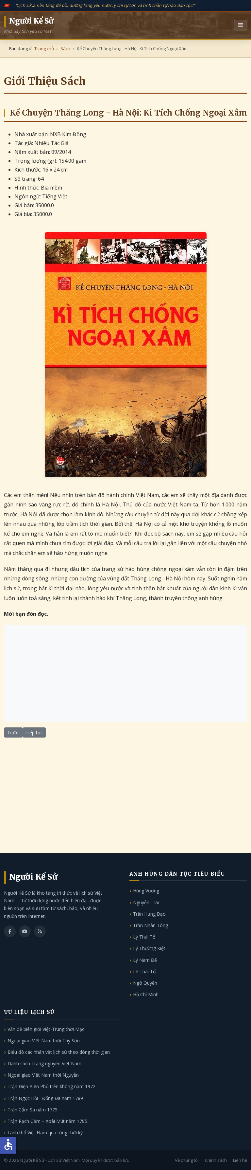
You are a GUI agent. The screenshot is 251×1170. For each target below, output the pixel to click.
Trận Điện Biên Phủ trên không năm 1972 (51, 1086)
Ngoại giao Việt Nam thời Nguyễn (43, 1075)
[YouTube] (25, 931)
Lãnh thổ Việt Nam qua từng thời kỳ (45, 1132)
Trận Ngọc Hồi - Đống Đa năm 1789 (45, 1098)
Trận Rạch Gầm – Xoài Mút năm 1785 (47, 1121)
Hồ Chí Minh (146, 994)
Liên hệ (240, 1160)
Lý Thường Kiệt (149, 948)
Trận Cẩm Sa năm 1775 (33, 1109)
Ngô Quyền (145, 983)
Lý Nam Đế (145, 960)
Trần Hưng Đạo (149, 914)
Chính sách (216, 1160)
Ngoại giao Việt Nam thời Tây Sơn (44, 1040)
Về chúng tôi (187, 1160)
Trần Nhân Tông (150, 925)
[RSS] (40, 931)
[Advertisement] (125, 674)
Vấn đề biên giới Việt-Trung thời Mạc (46, 1029)
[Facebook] (10, 931)
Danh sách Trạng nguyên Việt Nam (44, 1063)
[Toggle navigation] (240, 25)
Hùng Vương (146, 890)
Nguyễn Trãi (146, 902)
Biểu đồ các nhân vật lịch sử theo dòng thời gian (59, 1052)
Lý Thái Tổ (144, 937)
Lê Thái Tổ (144, 971)
